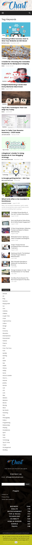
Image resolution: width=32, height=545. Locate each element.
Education (5, 333)
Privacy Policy (5, 497)
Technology (5, 174)
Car (3, 195)
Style (4, 435)
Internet (5, 380)
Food (4, 345)
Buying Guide (6, 303)
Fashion (5, 341)
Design (4, 326)
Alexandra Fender (6, 203)
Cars (4, 308)
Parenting (5, 412)
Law (4, 388)
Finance (5, 343)
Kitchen (5, 385)
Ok (16, 542)
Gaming (5, 355)
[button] (2, 13)
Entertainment (7, 336)
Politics (5, 420)
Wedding (5, 450)
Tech (4, 437)
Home (3, 17)
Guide (4, 360)
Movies (5, 403)
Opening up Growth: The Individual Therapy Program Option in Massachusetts (20, 255)
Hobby (4, 370)
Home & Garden (7, 375)
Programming (6, 422)
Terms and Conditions (8, 499)
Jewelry (5, 383)
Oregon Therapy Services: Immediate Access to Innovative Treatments (20, 246)
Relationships (6, 425)
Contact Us (5, 494)
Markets (5, 398)
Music (4, 407)
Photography (6, 417)
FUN (4, 350)
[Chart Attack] (16, 5)
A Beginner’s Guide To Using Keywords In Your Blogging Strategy (13, 155)
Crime (4, 318)
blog (3, 35)
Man (4, 395)
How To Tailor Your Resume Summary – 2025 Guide (12, 131)
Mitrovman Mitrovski (7, 159)
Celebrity (5, 311)
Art (3, 296)
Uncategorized (7, 447)
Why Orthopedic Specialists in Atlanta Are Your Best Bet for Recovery (19, 263)
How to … (5, 378)
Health (4, 365)
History (5, 368)
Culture (5, 323)
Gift (4, 358)
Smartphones (6, 430)
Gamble (5, 353)
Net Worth (5, 410)
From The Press (7, 348)
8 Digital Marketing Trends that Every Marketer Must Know (14, 86)
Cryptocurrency (7, 321)
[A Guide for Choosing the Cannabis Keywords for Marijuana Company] (16, 52)
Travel (4, 445)
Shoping (5, 427)
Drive (4, 328)
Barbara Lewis (5, 43)
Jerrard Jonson (6, 134)
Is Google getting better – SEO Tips (15, 178)
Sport (4, 432)
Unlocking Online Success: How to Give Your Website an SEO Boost (15, 40)
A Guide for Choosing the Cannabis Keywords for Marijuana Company (16, 63)
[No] (30, 540)
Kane (3, 66)
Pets (4, 415)
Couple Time (6, 316)
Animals (5, 293)
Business (4, 58)
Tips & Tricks (5, 149)
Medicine (5, 400)
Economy (5, 331)
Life (4, 390)
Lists (4, 393)
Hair (4, 363)
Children (5, 313)
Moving (5, 405)
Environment (6, 338)
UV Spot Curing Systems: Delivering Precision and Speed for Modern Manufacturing (20, 230)
